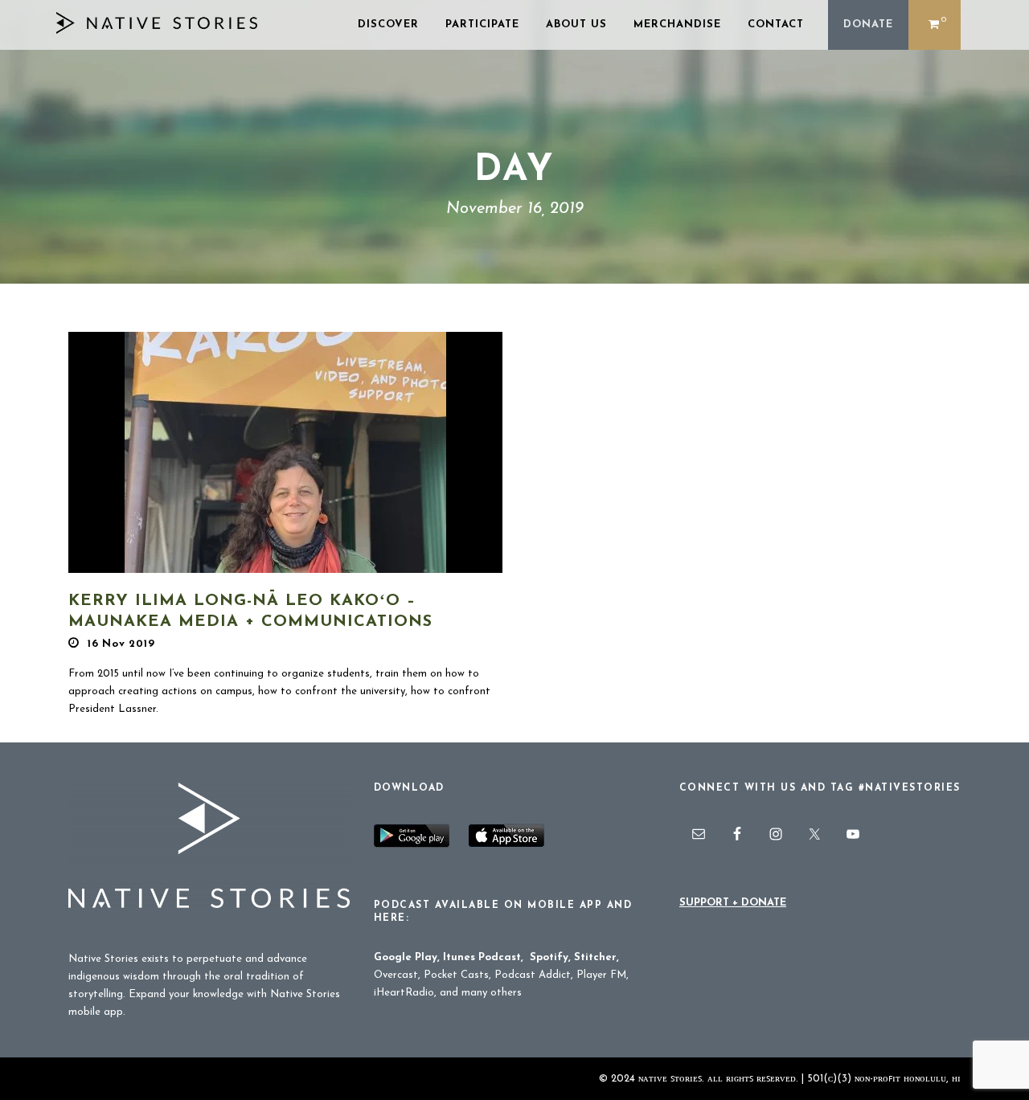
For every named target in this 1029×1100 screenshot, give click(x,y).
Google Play (405, 957)
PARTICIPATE (482, 24)
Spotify (549, 957)
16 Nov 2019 (121, 644)
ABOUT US (576, 24)
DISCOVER (388, 24)
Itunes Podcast (482, 957)
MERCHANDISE (677, 24)
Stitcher (595, 957)
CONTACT (776, 24)
